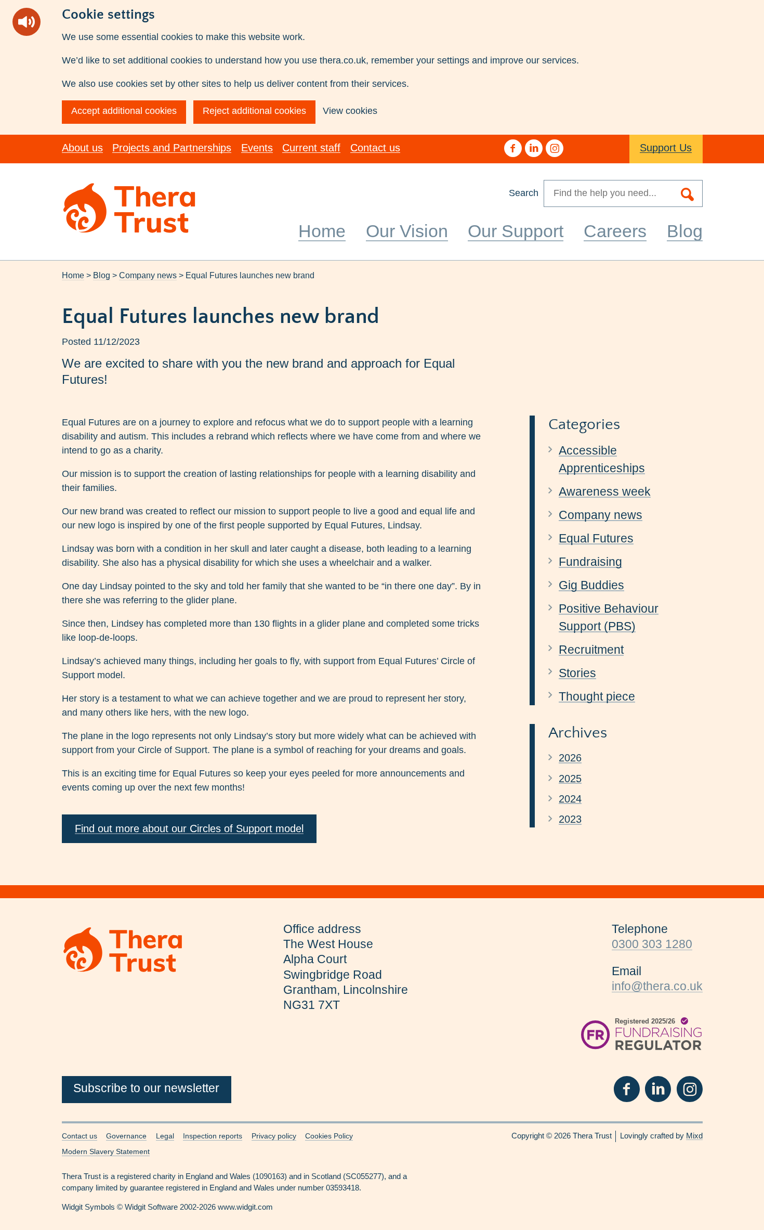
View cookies (350, 111)
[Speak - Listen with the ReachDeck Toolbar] (26, 22)
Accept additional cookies (124, 111)
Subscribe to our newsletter (146, 1088)
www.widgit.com (245, 1207)
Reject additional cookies (254, 111)
